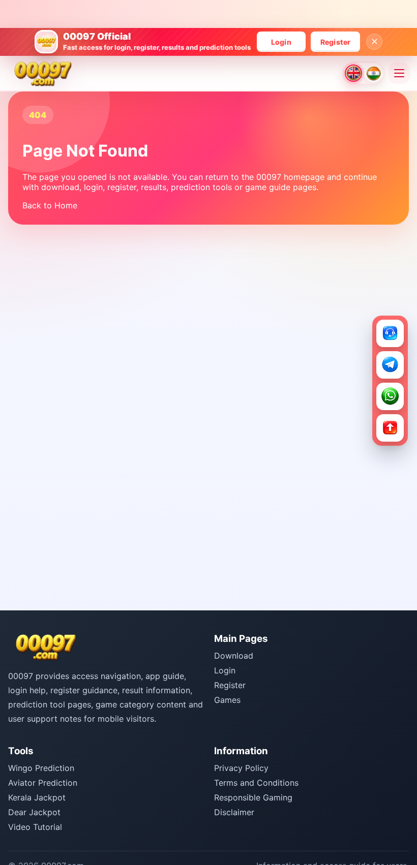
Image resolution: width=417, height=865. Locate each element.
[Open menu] (399, 73)
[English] (353, 73)
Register (335, 42)
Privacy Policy (241, 768)
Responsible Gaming (253, 797)
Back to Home (49, 205)
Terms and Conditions (256, 783)
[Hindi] (373, 73)
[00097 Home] (43, 73)
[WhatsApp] (390, 396)
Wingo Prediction (41, 768)
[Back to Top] (390, 428)
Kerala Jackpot (37, 797)
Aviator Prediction (42, 783)
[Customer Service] (390, 333)
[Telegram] (390, 365)
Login (281, 42)
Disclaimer (234, 812)
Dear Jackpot (34, 812)
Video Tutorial (35, 827)
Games (227, 700)
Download (233, 656)
